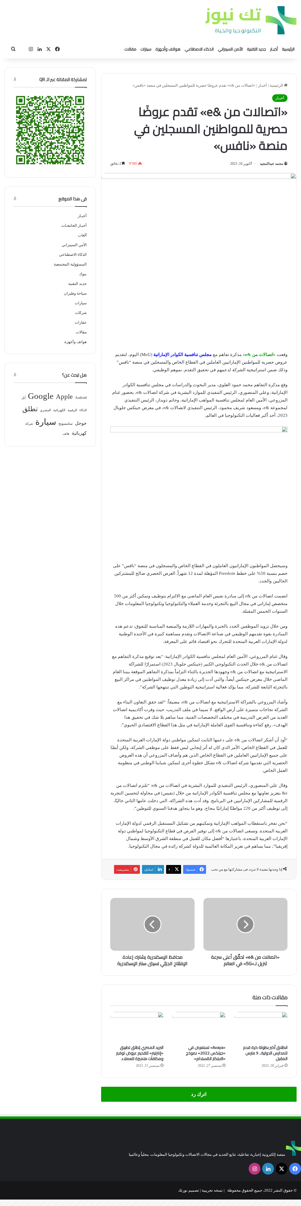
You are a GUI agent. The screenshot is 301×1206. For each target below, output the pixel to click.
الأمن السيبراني (230, 49)
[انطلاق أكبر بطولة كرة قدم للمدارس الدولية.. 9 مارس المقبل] (260, 1027)
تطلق (30, 409)
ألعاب (82, 235)
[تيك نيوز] (251, 20)
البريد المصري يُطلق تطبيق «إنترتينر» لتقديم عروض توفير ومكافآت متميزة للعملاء (139, 1053)
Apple (64, 396)
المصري (45, 410)
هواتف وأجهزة (167, 49)
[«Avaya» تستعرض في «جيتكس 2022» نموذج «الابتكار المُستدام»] (198, 1027)
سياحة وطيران (75, 293)
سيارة (45, 421)
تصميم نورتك (188, 1190)
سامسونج (65, 423)
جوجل (81, 423)
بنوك (83, 274)
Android (81, 398)
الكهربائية (59, 410)
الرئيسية (288, 49)
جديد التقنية (256, 49)
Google (40, 396)
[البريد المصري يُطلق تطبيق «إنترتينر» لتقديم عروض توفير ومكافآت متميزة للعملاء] (136, 1027)
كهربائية (79, 433)
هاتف (66, 433)
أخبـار (274, 49)
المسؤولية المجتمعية (70, 264)
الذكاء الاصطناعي (199, 49)
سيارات (146, 49)
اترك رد (199, 1094)
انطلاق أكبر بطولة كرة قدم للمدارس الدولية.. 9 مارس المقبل (265, 1053)
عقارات (81, 322)
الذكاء (83, 410)
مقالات (130, 49)
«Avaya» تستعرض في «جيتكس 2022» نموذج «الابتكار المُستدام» (205, 1053)
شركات (81, 312)
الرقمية (72, 410)
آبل (23, 397)
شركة (29, 423)
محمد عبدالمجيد (271, 164)
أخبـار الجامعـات (74, 225)
